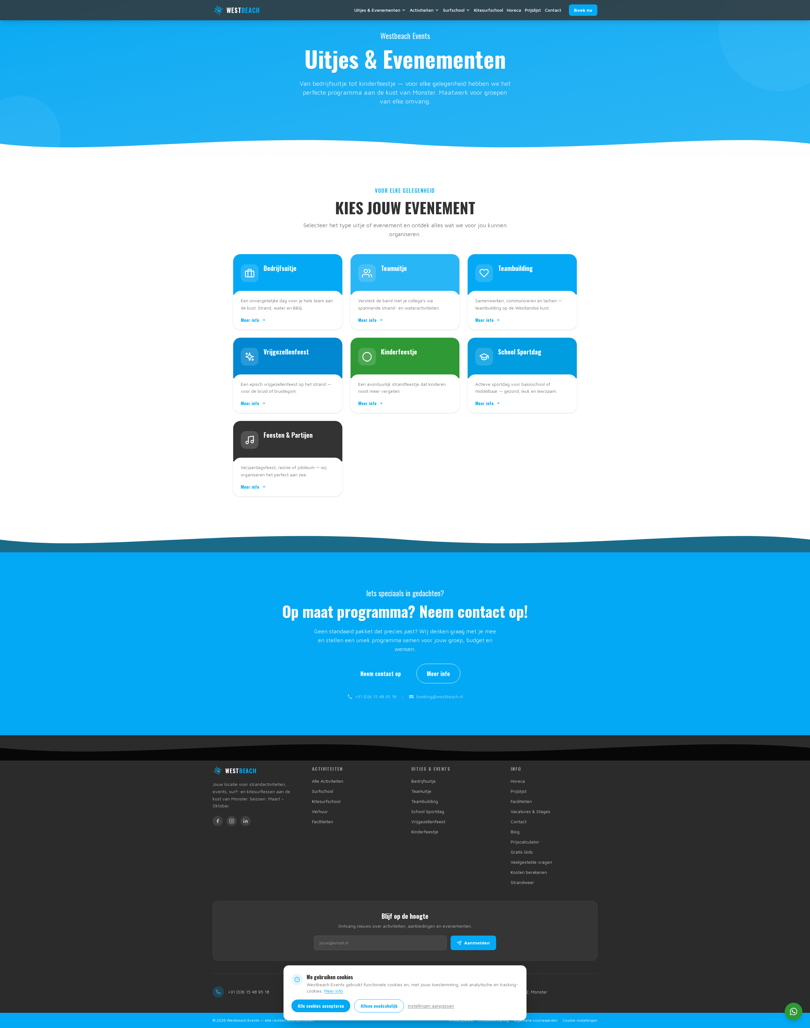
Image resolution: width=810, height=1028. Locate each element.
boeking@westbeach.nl (439, 696)
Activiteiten (421, 10)
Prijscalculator (525, 841)
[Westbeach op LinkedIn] (245, 821)
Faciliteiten (322, 821)
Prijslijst (533, 10)
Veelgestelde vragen (531, 862)
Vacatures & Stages (530, 811)
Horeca (514, 10)
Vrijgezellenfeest (428, 821)
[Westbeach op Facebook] (218, 821)
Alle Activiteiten (327, 781)
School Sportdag (427, 811)
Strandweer (522, 882)
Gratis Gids (522, 852)
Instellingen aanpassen (431, 1005)
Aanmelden (477, 942)
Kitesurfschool (488, 10)
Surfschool (453, 10)
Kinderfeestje (424, 831)
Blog (515, 831)
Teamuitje (421, 791)
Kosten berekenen (529, 872)
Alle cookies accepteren (321, 1005)
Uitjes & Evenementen (377, 10)
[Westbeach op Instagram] (232, 821)
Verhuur (320, 811)
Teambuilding (424, 801)
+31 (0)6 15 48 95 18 (375, 696)
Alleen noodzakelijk (379, 1005)
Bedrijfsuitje (423, 781)
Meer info (333, 991)
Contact (553, 10)
